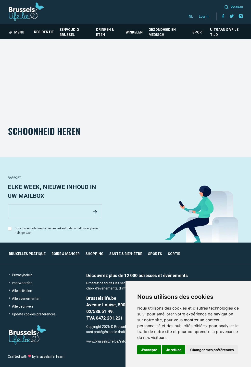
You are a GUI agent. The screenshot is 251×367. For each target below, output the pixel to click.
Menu (19, 32)
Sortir (174, 254)
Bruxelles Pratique (27, 254)
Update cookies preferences (33, 314)
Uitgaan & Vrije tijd (224, 32)
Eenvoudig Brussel (69, 32)
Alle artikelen (21, 291)
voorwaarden (22, 283)
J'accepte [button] (149, 350)
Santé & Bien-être (125, 254)
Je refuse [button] (173, 350)
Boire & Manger (65, 254)
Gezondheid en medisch (162, 32)
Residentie (44, 32)
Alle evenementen (25, 298)
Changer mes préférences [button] (212, 350)
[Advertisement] (125, 76)
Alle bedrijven (22, 306)
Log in (204, 16)
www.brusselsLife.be (102, 341)
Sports (155, 254)
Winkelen (134, 32)
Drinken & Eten (105, 32)
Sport (198, 32)
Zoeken (237, 7)
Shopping (94, 254)
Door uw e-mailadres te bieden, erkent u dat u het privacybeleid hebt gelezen (57, 230)
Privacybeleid (22, 275)
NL (191, 16)
